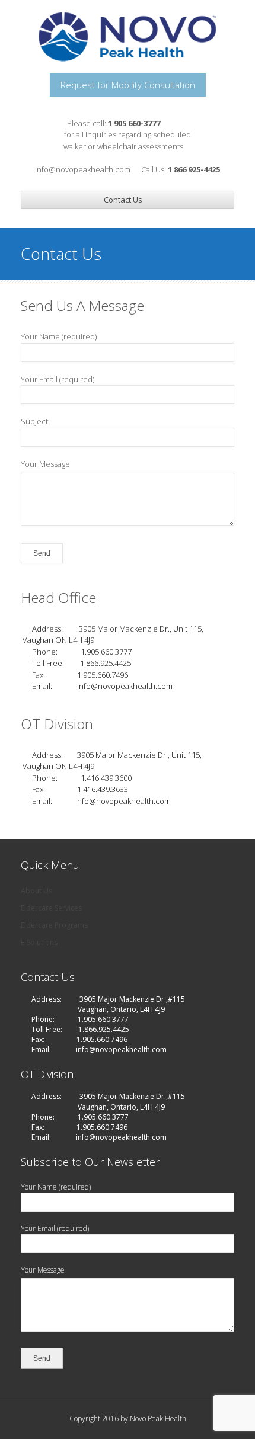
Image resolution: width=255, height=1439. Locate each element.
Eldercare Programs (54, 925)
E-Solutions (39, 942)
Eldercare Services (51, 908)
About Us (36, 891)
